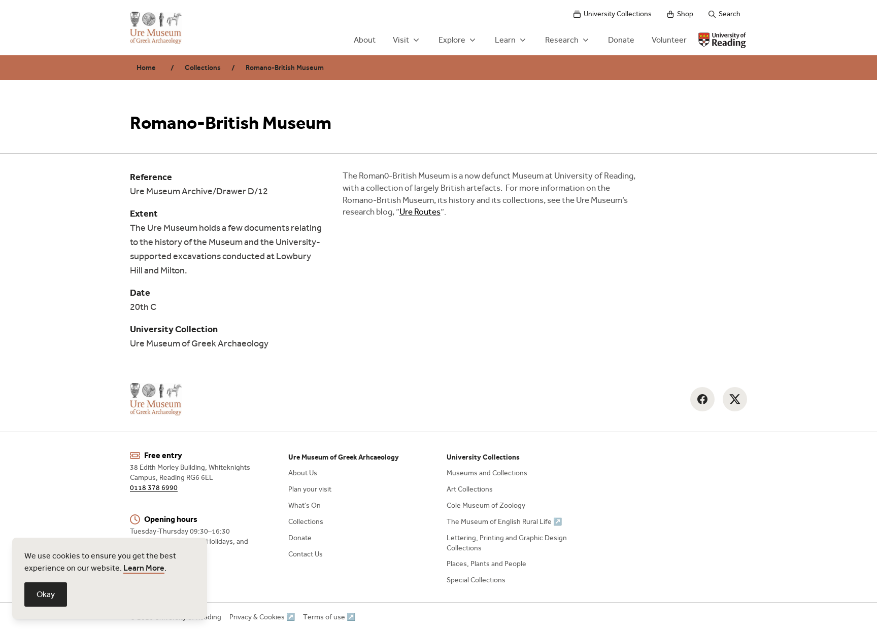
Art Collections (470, 489)
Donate (621, 40)
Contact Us (305, 554)
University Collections (618, 14)
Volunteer (669, 40)
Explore (451, 40)
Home (146, 67)
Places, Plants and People (486, 563)
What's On (304, 505)
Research (562, 40)
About (365, 40)
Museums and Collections (487, 473)
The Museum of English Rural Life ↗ (504, 521)
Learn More (143, 568)
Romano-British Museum (285, 67)
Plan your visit (309, 489)
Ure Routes (420, 211)
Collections (203, 67)
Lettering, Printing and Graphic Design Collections (507, 543)
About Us (302, 473)
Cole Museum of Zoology (486, 505)
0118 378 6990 (154, 487)
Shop (685, 14)
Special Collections (476, 580)
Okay (46, 594)
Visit (401, 40)
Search (729, 14)
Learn (505, 40)
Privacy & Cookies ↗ (262, 617)
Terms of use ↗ (329, 617)
